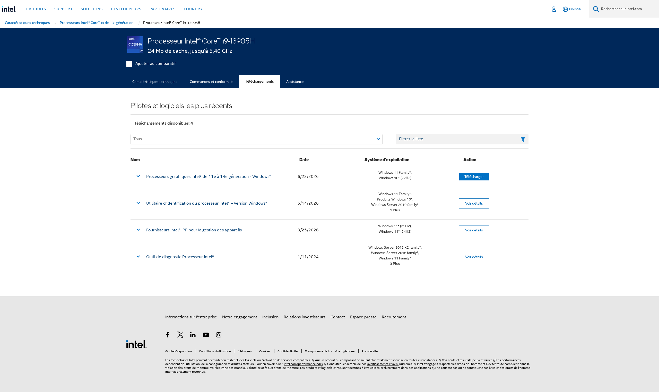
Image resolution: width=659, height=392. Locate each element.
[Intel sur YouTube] (206, 335)
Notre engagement (239, 317)
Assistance (295, 81)
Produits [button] (36, 9)
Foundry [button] (193, 9)
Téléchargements (259, 81)
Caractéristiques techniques (154, 81)
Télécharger (474, 176)
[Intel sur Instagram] (218, 335)
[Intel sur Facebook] (167, 335)
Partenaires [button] (163, 9)
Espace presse (363, 317)
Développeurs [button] (126, 9)
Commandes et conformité (211, 81)
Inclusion (270, 317)
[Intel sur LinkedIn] (193, 335)
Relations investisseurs (304, 317)
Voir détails (474, 203)
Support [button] (63, 9)
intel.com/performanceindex (303, 364)
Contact (338, 317)
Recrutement (394, 317)
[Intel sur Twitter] (180, 335)
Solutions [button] (92, 9)
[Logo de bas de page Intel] (136, 343)
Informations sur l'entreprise (191, 317)
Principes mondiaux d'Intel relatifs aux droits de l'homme (260, 368)
